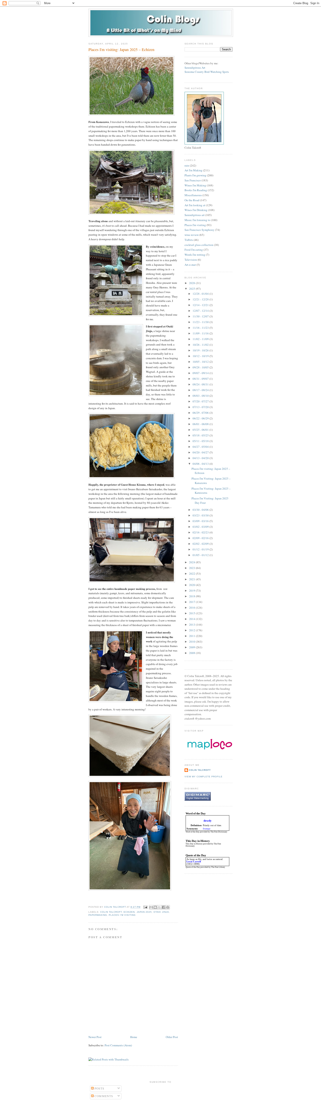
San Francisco (193, 180)
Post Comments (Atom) (118, 1045)
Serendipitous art (195, 215)
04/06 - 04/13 (201, 464)
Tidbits (189, 240)
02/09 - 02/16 (201, 538)
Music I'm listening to (197, 220)
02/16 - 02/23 (201, 532)
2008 (192, 653)
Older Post (172, 1037)
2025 (192, 289)
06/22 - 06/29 (201, 418)
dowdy (208, 820)
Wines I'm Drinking (196, 210)
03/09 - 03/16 (201, 521)
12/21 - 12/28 (201, 299)
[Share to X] (159, 907)
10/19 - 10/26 (201, 350)
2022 (192, 573)
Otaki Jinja (161, 912)
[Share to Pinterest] (168, 907)
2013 (192, 624)
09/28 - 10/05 (201, 367)
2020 (192, 585)
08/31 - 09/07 (201, 379)
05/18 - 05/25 (201, 435)
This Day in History (194, 844)
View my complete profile (204, 776)
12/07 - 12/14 (201, 311)
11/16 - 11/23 (201, 328)
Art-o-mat (190, 265)
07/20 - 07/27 (201, 401)
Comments (103, 1096)
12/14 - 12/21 (201, 305)
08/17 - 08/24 (201, 390)
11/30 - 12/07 (201, 316)
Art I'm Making (193, 170)
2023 (192, 568)
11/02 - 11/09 (201, 339)
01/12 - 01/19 (201, 549)
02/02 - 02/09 (201, 544)
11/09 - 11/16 (201, 333)
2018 (192, 596)
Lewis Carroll (193, 861)
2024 (192, 562)
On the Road (192, 200)
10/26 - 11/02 (201, 345)
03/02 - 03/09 (201, 527)
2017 (192, 602)
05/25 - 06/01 (201, 430)
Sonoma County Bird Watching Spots (207, 72)
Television (191, 260)
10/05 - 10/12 (201, 362)
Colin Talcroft (111, 912)
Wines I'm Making (195, 185)
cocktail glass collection (199, 245)
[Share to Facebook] (163, 907)
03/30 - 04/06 (201, 510)
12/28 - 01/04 (201, 294)
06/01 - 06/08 (201, 424)
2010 (192, 641)
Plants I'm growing (195, 175)
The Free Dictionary (219, 832)
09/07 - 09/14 (201, 373)
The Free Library (218, 867)
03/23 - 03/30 (201, 515)
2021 (192, 579)
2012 (192, 630)
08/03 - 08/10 (201, 396)
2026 (192, 283)
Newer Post (95, 1037)
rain (187, 165)
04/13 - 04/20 (201, 458)
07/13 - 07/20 (201, 407)
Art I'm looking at (195, 205)
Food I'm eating (194, 250)
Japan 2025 (144, 912)
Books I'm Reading (196, 190)
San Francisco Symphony (199, 230)
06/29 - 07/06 (201, 413)
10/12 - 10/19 (201, 356)
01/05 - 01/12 (201, 555)
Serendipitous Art (195, 68)
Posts (99, 1088)
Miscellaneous (193, 195)
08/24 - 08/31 (201, 384)
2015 (192, 613)
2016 (192, 607)
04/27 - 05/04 (201, 447)
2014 (192, 619)
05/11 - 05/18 (201, 441)
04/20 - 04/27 (201, 452)
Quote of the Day (193, 867)
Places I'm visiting (122, 915)
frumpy (207, 828)
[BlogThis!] (155, 907)
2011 (192, 636)
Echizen (129, 912)
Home (133, 1037)
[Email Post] (145, 907)
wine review (192, 235)
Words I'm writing (195, 255)
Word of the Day (192, 832)
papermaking (97, 915)
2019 (192, 590)
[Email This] (151, 907)
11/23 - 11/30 (201, 322)
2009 (192, 647)
